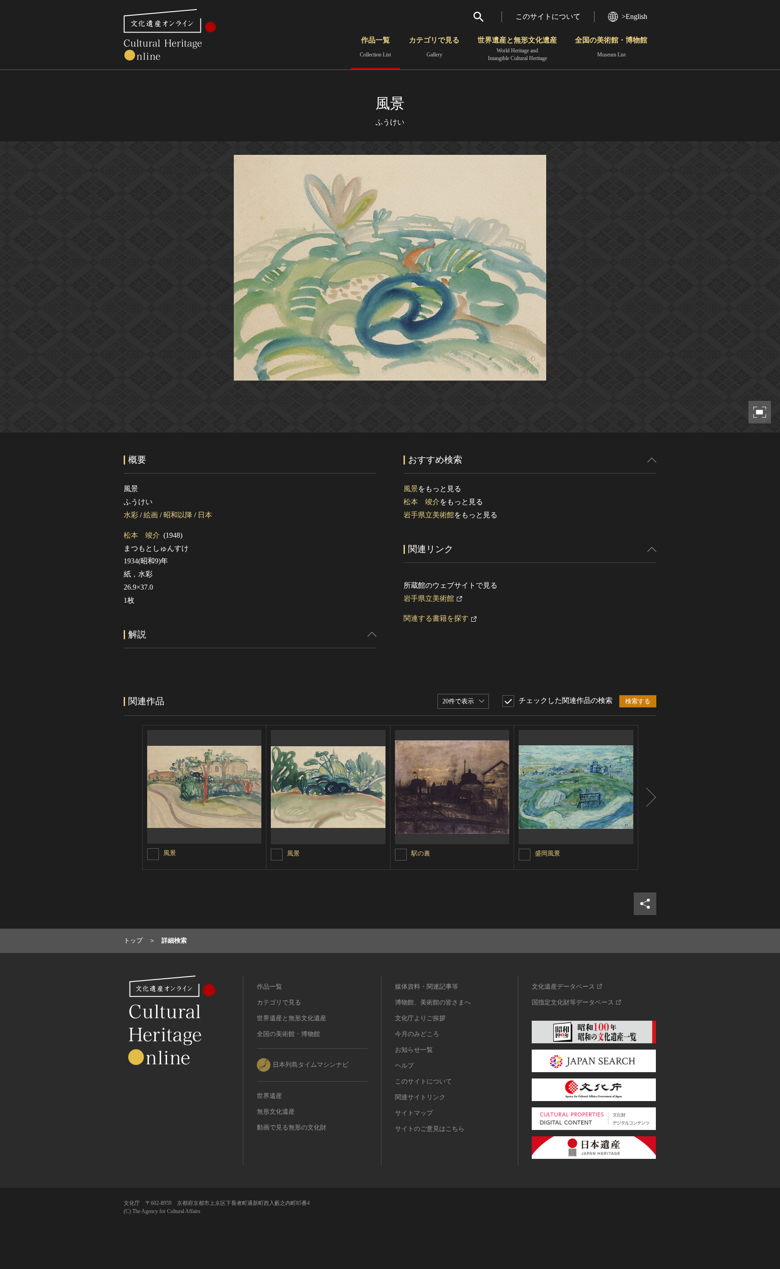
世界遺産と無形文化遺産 (517, 48)
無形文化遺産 (276, 1111)
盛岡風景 (547, 853)
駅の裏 (420, 853)
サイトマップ (414, 1113)
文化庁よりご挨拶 (420, 1018)
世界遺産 (269, 1095)
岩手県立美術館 (429, 515)
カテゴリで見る (434, 47)
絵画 (151, 515)
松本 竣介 (142, 535)
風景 (411, 489)
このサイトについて (547, 16)
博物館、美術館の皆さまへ (433, 1002)
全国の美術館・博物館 (611, 47)
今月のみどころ (417, 1034)
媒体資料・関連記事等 (426, 986)
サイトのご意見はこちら (429, 1128)
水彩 (131, 515)
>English (634, 16)
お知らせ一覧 (414, 1049)
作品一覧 (375, 47)
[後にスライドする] (647, 797)
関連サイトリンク (420, 1097)
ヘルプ (404, 1065)
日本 (205, 515)
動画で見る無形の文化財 (291, 1127)
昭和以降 (177, 515)
